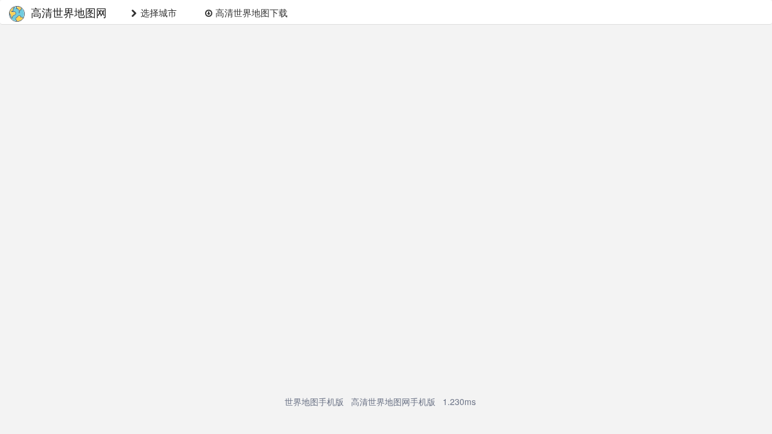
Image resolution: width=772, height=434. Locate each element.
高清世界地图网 (69, 12)
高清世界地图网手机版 (393, 401)
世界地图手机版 (314, 401)
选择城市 (157, 12)
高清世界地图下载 (250, 12)
